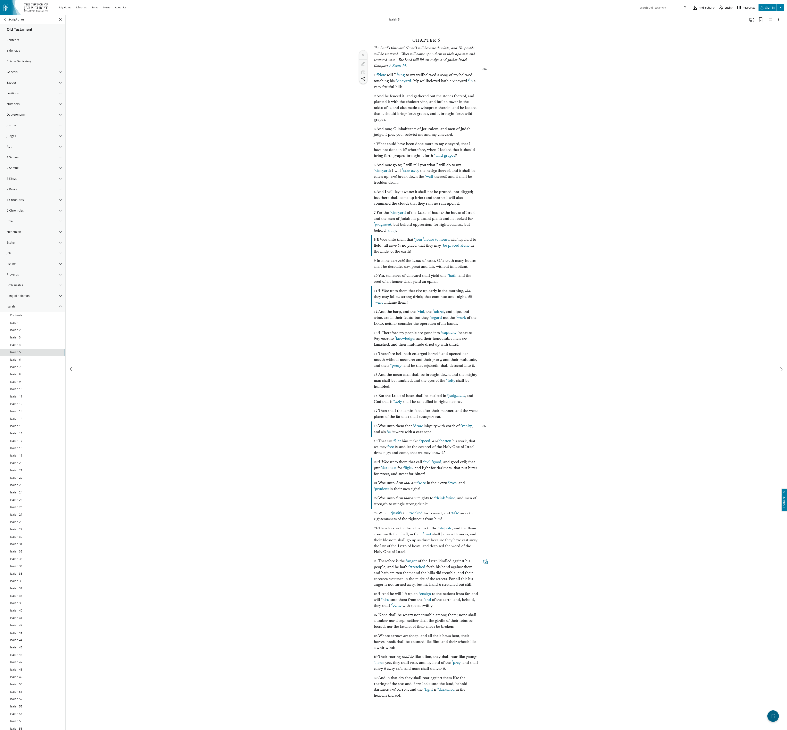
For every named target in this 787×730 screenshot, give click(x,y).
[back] (5, 19)
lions (379, 662)
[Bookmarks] (761, 19)
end (428, 599)
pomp (396, 365)
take (455, 513)
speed (425, 441)
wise (422, 482)
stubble (445, 528)
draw (418, 425)
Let (398, 441)
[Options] (779, 19)
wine (379, 302)
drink (440, 498)
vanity (467, 425)
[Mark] (363, 63)
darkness (389, 467)
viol (421, 311)
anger (412, 561)
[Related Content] (770, 19)
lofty (451, 380)
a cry (392, 230)
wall (429, 176)
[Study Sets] (752, 19)
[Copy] (363, 72)
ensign (425, 593)
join (419, 239)
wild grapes (445, 155)
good (437, 462)
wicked (417, 513)
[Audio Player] (773, 716)
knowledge (405, 338)
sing (401, 74)
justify (397, 513)
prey (457, 662)
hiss (385, 599)
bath (452, 275)
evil (428, 462)
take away (411, 170)
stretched (417, 566)
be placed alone (456, 245)
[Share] (363, 78)
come (396, 605)
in (471, 80)
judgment (383, 224)
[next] (781, 369)
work (461, 317)
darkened (447, 689)
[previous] (71, 369)
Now (382, 74)
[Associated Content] (485, 561)
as (389, 431)
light (409, 467)
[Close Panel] (60, 19)
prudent (382, 488)
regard (436, 317)
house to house (436, 239)
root (427, 534)
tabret (439, 311)
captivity (449, 332)
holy (398, 401)
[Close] (363, 55)
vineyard (404, 80)
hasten (445, 441)
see (391, 446)
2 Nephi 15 (397, 65)
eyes (452, 482)
